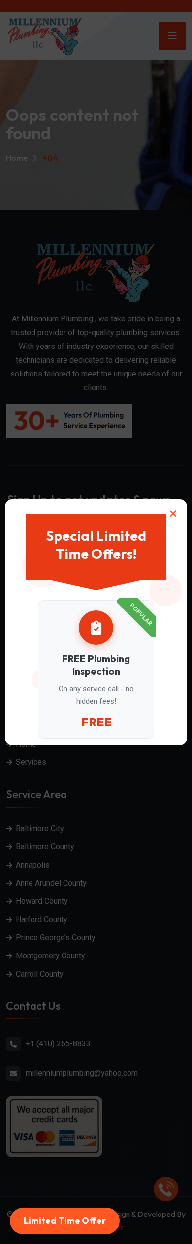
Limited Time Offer (65, 1220)
